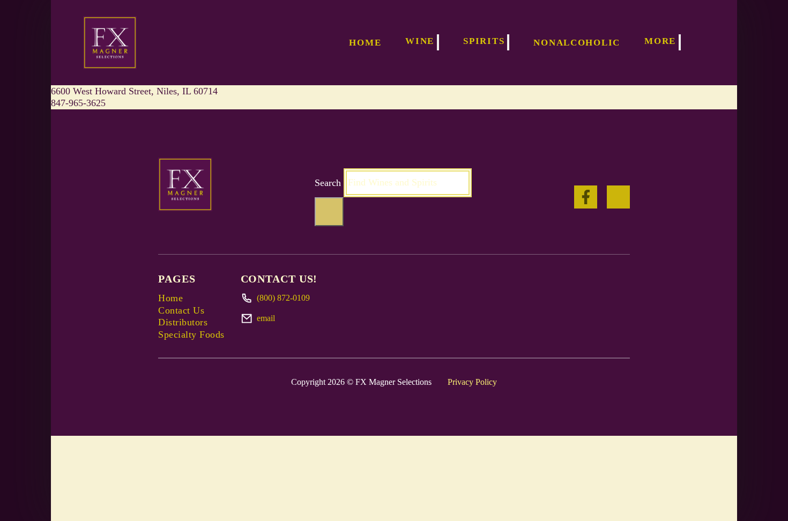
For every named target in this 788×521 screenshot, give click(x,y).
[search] (329, 211)
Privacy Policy (472, 381)
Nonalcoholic (576, 43)
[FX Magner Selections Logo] (110, 42)
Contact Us (181, 310)
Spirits (483, 41)
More (660, 41)
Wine (419, 41)
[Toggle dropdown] (438, 42)
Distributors (182, 322)
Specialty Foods (191, 334)
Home (365, 43)
